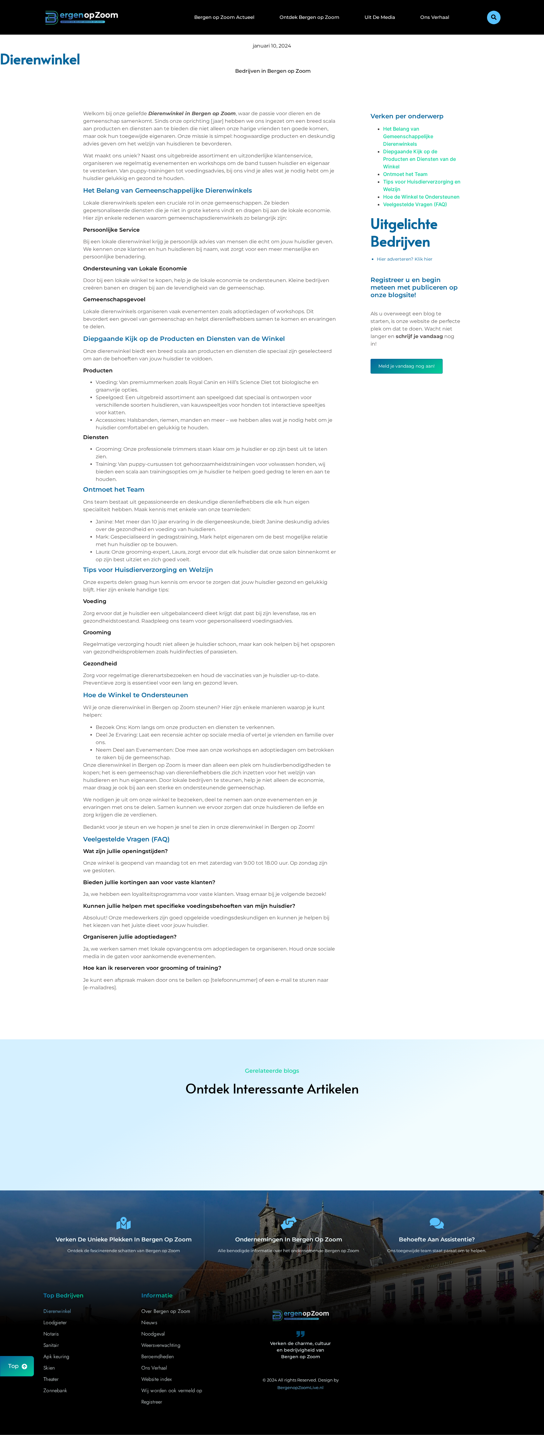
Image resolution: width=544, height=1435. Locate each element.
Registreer (151, 1401)
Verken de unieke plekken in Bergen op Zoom (124, 1239)
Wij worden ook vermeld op (171, 1390)
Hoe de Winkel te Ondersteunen (421, 197)
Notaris (51, 1333)
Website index (156, 1379)
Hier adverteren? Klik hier (405, 259)
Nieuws (149, 1322)
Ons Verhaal (434, 17)
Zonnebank (55, 1390)
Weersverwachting (160, 1345)
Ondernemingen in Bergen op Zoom (288, 1239)
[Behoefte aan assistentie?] (437, 1223)
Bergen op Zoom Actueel (224, 17)
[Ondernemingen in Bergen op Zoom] (288, 1223)
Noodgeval (153, 1333)
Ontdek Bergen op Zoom (309, 17)
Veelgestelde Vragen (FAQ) (415, 204)
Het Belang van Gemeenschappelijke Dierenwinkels (408, 136)
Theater (51, 1379)
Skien (49, 1367)
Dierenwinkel (57, 1311)
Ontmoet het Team (405, 174)
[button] (494, 17)
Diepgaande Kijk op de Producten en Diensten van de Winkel (419, 159)
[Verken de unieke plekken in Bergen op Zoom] (123, 1223)
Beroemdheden (157, 1356)
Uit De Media (380, 17)
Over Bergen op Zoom (165, 1311)
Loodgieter (55, 1322)
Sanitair (51, 1345)
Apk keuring (56, 1356)
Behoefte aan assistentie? (437, 1239)
